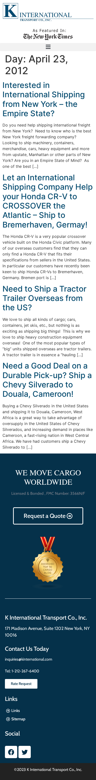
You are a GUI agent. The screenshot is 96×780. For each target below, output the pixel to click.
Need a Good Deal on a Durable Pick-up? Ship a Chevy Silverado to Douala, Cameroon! (47, 380)
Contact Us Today (27, 648)
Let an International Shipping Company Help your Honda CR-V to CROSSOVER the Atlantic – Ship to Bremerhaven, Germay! (47, 201)
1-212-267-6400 (25, 671)
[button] (48, 47)
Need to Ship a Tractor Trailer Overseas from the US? (44, 298)
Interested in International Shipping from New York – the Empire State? (43, 99)
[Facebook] (11, 752)
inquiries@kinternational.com (28, 659)
